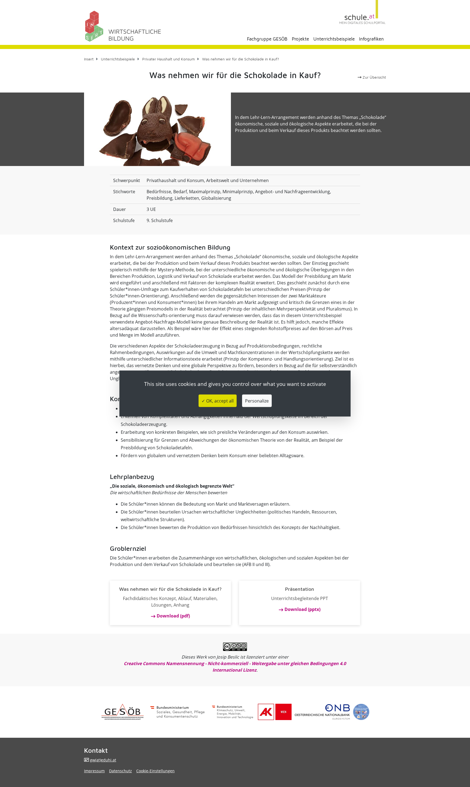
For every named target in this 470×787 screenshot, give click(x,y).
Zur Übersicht (373, 77)
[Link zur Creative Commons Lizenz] (235, 646)
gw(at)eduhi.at (103, 760)
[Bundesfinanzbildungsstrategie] (361, 712)
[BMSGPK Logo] (177, 712)
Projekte (300, 39)
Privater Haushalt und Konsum (168, 59)
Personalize (257, 401)
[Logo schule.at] (362, 12)
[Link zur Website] (322, 712)
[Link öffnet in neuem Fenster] (232, 712)
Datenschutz (120, 770)
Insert (89, 59)
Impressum (94, 770)
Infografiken (371, 39)
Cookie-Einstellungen (155, 770)
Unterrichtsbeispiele (334, 39)
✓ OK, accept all (218, 401)
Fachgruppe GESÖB (267, 39)
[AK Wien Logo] (275, 712)
